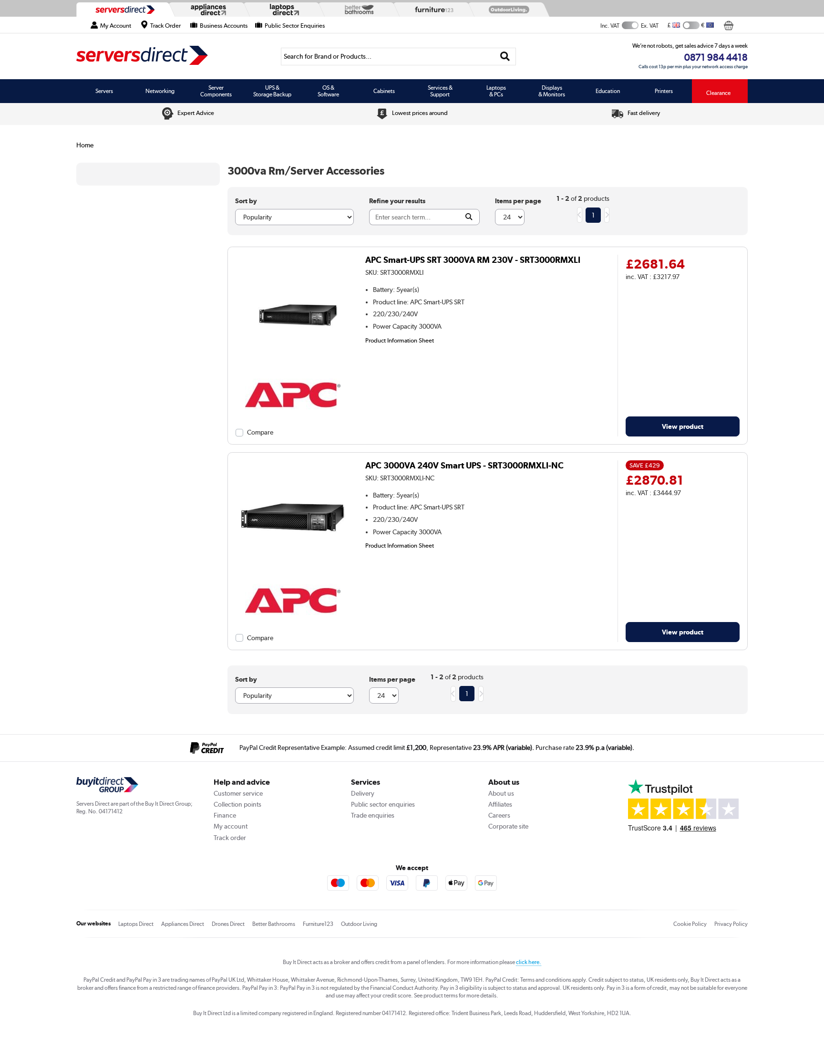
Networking (160, 91)
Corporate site (508, 826)
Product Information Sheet (399, 340)
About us (501, 793)
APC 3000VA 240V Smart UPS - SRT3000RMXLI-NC (464, 465)
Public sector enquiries (383, 804)
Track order (230, 837)
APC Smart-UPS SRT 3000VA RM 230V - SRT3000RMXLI (472, 260)
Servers (104, 91)
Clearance (718, 93)
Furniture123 (318, 924)
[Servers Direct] (124, 9)
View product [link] (682, 426)
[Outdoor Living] (507, 9)
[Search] (505, 56)
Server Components (216, 91)
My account (230, 826)
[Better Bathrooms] (357, 9)
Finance (225, 815)
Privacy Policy (731, 924)
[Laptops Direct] (282, 10)
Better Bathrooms (273, 924)
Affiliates (500, 804)
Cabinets (384, 91)
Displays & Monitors (551, 91)
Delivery (362, 793)
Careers (499, 815)
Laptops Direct (136, 924)
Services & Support (440, 91)
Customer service (238, 793)
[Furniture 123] (432, 9)
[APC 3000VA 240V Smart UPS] (293, 572)
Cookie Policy (690, 924)
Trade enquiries (372, 815)
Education (608, 91)
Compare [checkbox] (260, 432)
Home (84, 145)
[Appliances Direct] (207, 9)
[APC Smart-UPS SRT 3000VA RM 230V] (293, 367)
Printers (664, 91)
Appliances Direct (182, 924)
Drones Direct (228, 924)
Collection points (237, 804)
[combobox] (398, 56)
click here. (528, 962)
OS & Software (328, 91)
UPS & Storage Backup (272, 91)
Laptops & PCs (496, 91)
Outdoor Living (359, 924)
